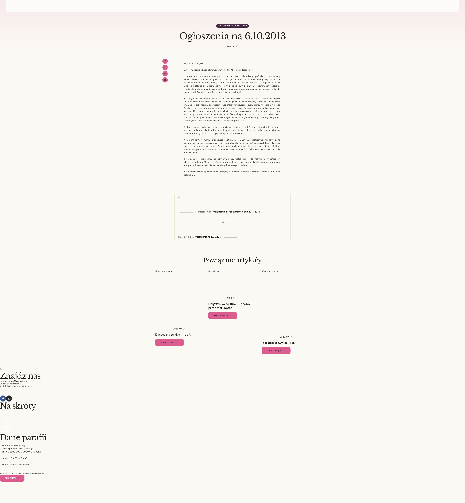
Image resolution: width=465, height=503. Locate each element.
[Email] (165, 79)
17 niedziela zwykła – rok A (173, 335)
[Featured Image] (179, 271)
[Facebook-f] (3, 398)
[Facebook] (165, 61)
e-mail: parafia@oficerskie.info (15, 393)
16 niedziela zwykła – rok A (279, 343)
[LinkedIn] (165, 73)
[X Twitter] (165, 67)
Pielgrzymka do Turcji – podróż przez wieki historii (229, 306)
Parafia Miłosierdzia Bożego (13, 471)
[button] (169, 342)
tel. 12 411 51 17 (7, 388)
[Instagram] (9, 398)
